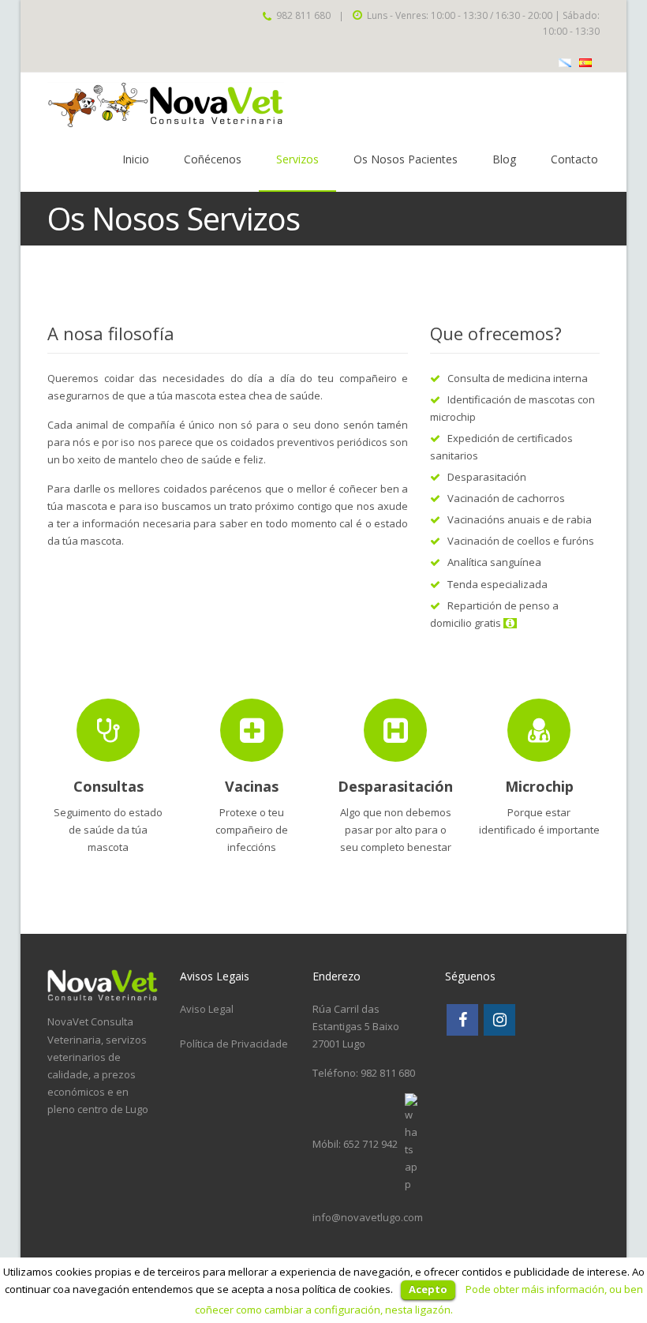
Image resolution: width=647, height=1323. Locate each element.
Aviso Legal (207, 1009)
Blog (504, 159)
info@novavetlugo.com (367, 1217)
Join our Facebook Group (63, 15)
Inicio (135, 159)
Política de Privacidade (234, 1043)
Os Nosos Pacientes (405, 159)
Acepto (428, 1289)
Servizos (297, 159)
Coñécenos (212, 159)
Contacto (574, 159)
